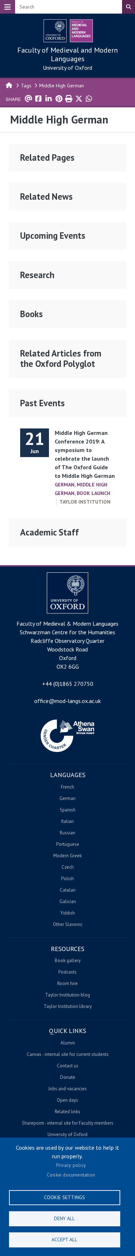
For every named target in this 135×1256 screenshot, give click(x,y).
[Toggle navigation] (7, 7)
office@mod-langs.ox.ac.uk (67, 700)
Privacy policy (71, 1165)
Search (128, 7)
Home (9, 84)
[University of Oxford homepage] (55, 30)
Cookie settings (64, 1197)
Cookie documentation (71, 1175)
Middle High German (61, 85)
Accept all (64, 1239)
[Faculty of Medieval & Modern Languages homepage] (81, 30)
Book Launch (93, 493)
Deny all (64, 1218)
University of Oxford (67, 67)
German (65, 484)
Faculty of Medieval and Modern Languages (67, 54)
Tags (26, 85)
